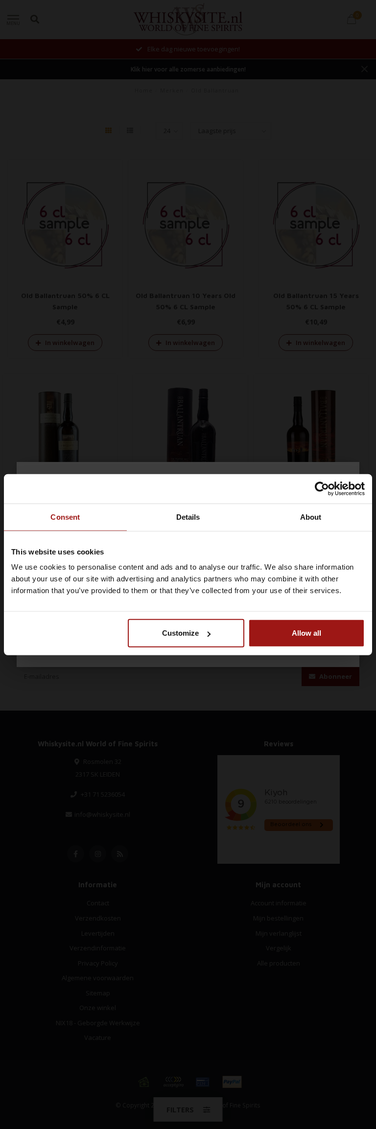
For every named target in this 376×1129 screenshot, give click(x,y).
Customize (180, 633)
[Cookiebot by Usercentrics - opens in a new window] (322, 488)
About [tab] (311, 516)
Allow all (306, 633)
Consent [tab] (65, 516)
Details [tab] (188, 516)
